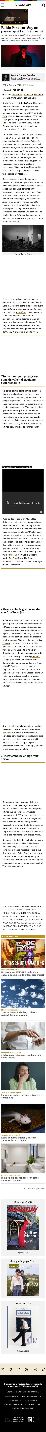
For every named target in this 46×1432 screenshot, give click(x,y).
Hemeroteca (35, 1397)
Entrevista (28, 94)
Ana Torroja (17, 94)
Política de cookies (33, 1404)
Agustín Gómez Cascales (23, 75)
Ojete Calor (16, 98)
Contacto (24, 1397)
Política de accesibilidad (23, 1408)
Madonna (38, 94)
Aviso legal (14, 1400)
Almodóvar (21, 312)
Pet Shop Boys (29, 98)
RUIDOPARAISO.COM (30, 913)
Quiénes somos (11, 1397)
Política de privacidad (13, 1404)
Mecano (6, 98)
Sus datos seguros (28, 1400)
